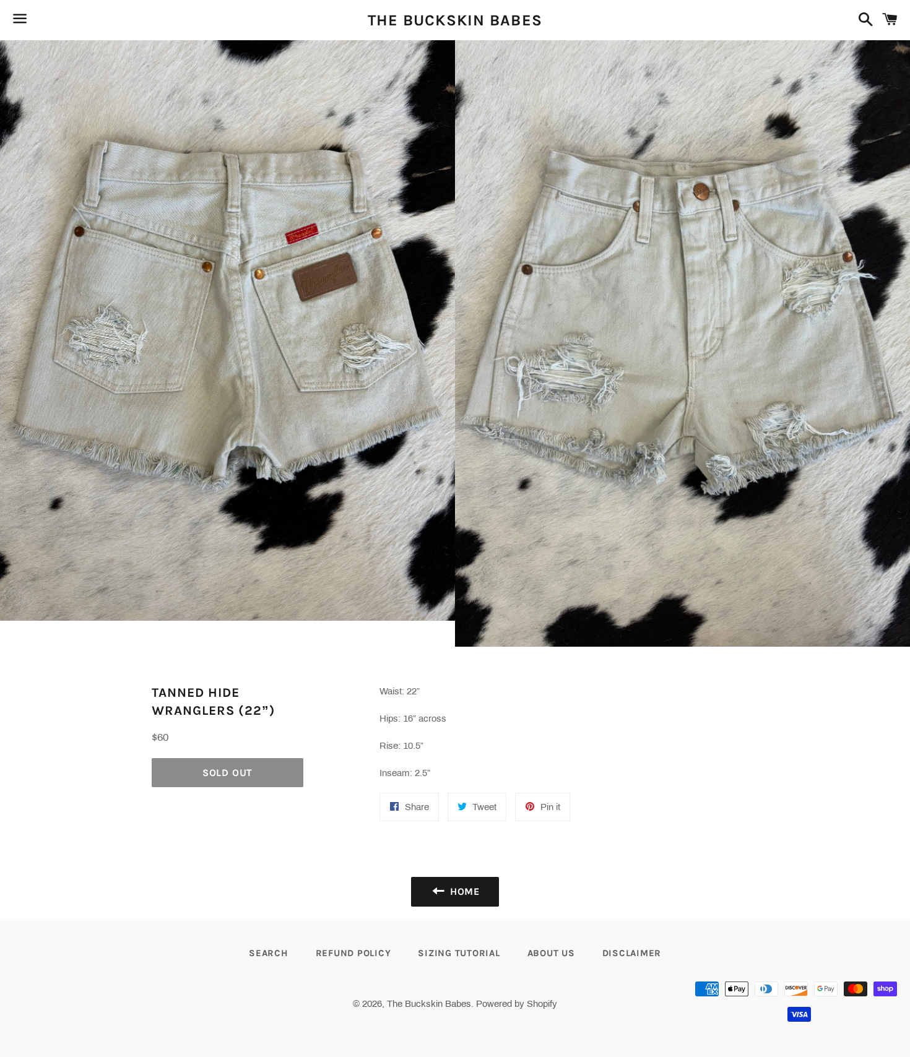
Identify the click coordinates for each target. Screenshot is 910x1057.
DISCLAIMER (632, 953)
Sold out (227, 773)
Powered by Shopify (516, 1004)
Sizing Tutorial (459, 953)
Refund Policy (353, 953)
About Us (551, 953)
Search (268, 953)
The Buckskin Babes (455, 20)
